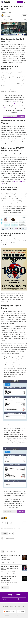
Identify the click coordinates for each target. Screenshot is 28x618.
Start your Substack (10, 611)
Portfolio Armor (8, 14)
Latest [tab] (6, 551)
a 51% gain (15, 104)
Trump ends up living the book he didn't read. (9, 568)
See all (4, 587)
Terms (19, 606)
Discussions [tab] (12, 551)
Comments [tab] (4, 533)
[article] (14, 559)
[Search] (25, 551)
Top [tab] (3, 551)
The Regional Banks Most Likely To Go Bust (8, 577)
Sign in (25, 2)
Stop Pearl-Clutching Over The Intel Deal (10, 556)
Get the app (21, 611)
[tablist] (7, 533)
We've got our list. (5, 580)
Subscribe (19, 2)
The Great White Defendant (9, 566)
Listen (24, 15)
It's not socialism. (5, 559)
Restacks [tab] (11, 533)
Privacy (15, 606)
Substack (7, 615)
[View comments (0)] (7, 19)
